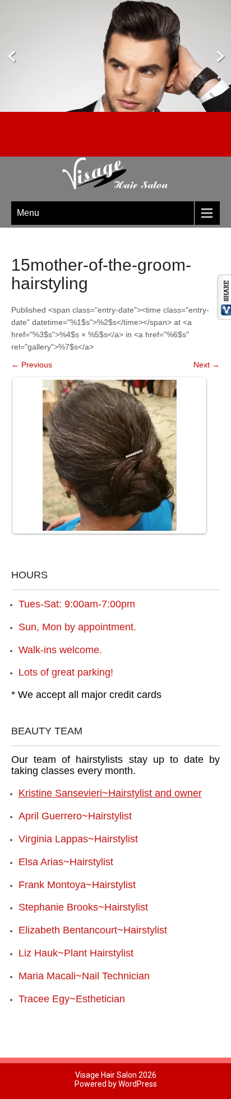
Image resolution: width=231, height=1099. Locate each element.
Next (206, 364)
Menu (28, 213)
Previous (31, 364)
